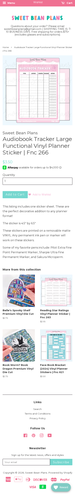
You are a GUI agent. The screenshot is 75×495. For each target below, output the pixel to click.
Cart (69, 3)
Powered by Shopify (60, 472)
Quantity (9, 175)
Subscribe (61, 462)
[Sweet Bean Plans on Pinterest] (33, 436)
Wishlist (38, 2)
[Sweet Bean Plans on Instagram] (41, 436)
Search (37, 409)
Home (6, 47)
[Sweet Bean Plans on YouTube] (50, 436)
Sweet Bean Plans (36, 472)
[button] (39, 194)
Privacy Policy (37, 418)
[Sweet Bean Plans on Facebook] (25, 436)
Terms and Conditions (37, 413)
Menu (11, 3)
